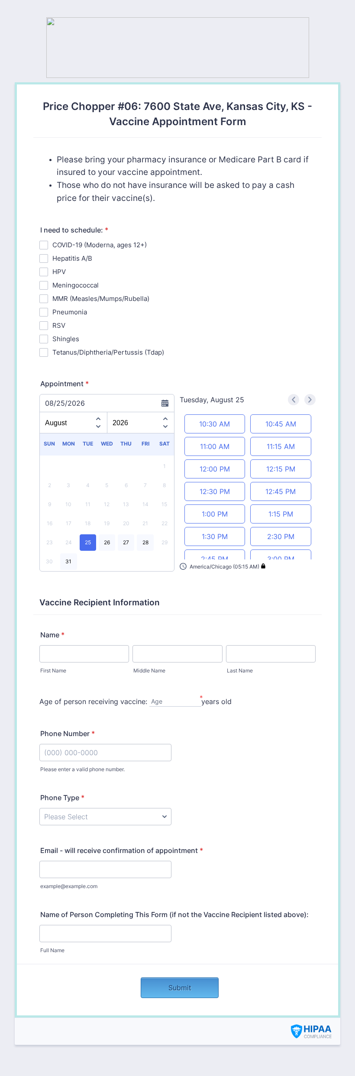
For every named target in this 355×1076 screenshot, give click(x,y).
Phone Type (62, 797)
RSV (58, 325)
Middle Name (149, 670)
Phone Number (67, 733)
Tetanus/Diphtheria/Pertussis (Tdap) (108, 352)
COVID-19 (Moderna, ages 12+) (99, 245)
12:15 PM (280, 469)
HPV (59, 272)
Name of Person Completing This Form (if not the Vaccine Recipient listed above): (174, 914)
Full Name (52, 950)
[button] (223, 566)
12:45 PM (280, 491)
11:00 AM (214, 446)
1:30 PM (215, 536)
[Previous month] (98, 417)
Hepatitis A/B (72, 258)
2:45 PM (214, 559)
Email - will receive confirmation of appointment (121, 850)
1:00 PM (215, 514)
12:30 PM (215, 491)
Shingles (65, 339)
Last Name (240, 670)
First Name (53, 670)
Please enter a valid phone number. (82, 769)
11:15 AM (281, 446)
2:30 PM (280, 536)
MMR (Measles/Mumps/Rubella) (100, 298)
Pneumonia (69, 312)
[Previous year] (165, 417)
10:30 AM (214, 424)
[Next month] (98, 428)
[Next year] (165, 428)
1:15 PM (280, 514)
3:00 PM (280, 559)
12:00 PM (215, 469)
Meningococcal (75, 285)
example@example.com (68, 886)
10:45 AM (280, 424)
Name (52, 634)
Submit (179, 987)
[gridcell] (87, 542)
